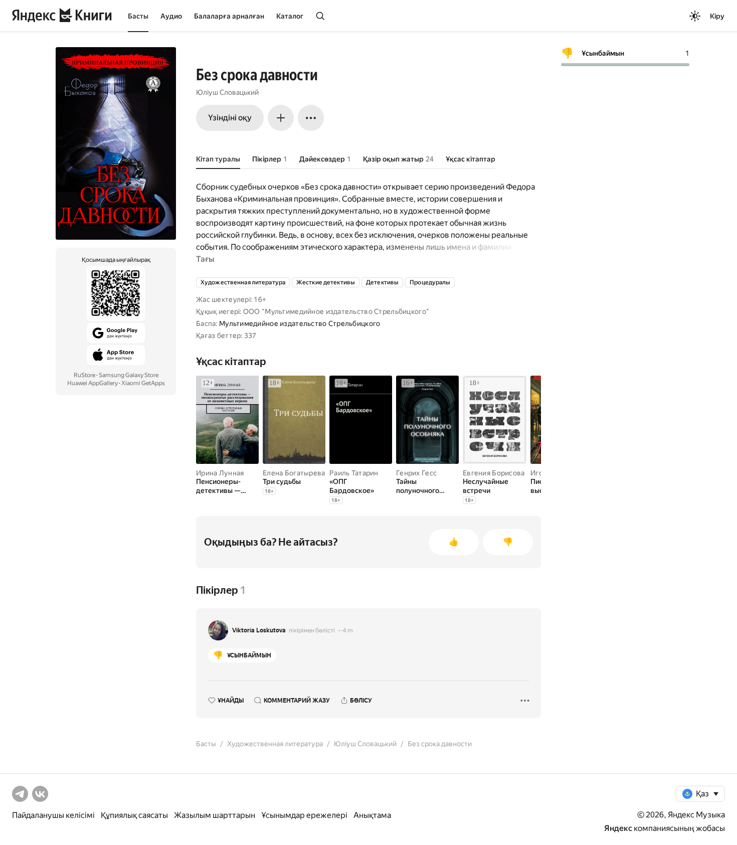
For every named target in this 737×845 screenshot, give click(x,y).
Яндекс (618, 828)
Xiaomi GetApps (143, 383)
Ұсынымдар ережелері (304, 815)
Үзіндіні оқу (230, 117)
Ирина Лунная (220, 473)
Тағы (205, 259)
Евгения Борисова (493, 473)
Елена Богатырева (294, 473)
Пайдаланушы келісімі (53, 815)
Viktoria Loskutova (259, 630)
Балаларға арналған (229, 16)
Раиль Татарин (354, 473)
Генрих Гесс (416, 473)
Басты (138, 16)
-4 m (347, 630)
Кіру (717, 16)
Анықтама (372, 815)
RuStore (84, 375)
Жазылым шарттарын (214, 815)
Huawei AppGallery (92, 383)
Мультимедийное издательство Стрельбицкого (299, 323)
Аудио (171, 16)
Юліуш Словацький (227, 92)
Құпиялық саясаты (134, 815)
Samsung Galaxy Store (128, 375)
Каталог (289, 16)
